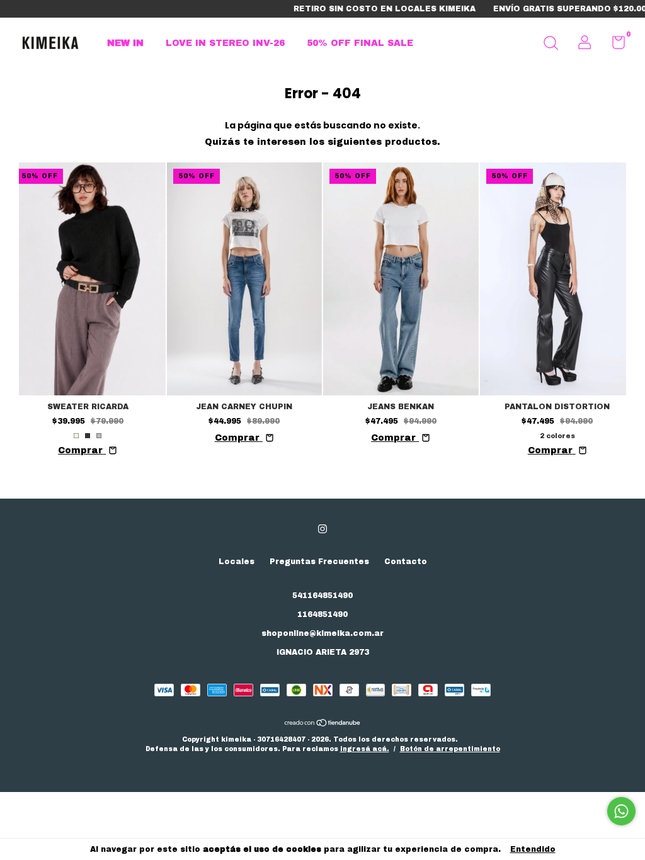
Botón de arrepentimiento (450, 748)
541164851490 (322, 595)
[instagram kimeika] (322, 529)
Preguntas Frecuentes (319, 561)
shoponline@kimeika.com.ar (322, 633)
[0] (614, 45)
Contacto (405, 561)
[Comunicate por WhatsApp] (621, 811)
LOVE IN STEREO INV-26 (225, 43)
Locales (236, 561)
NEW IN (125, 43)
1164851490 (322, 614)
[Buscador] (551, 44)
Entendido (533, 849)
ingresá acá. (364, 748)
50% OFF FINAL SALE (360, 43)
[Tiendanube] (322, 724)
